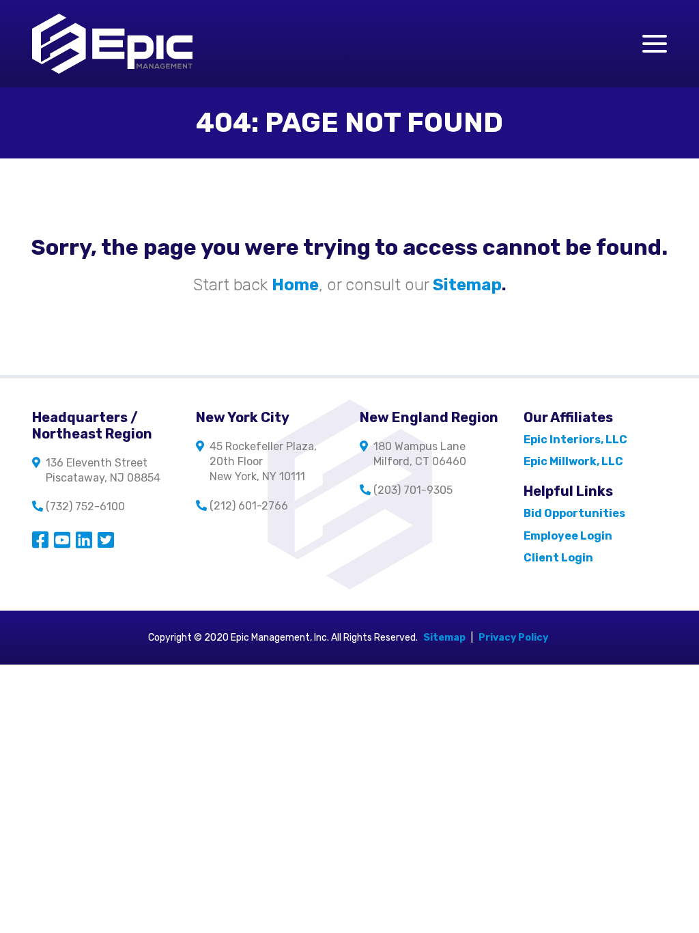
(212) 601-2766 (249, 505)
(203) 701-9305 (413, 490)
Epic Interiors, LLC (575, 439)
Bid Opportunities (574, 513)
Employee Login (568, 535)
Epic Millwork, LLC (573, 461)
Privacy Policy (513, 637)
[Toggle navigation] (654, 44)
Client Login (558, 557)
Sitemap (444, 637)
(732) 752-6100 (85, 506)
